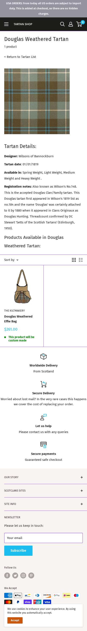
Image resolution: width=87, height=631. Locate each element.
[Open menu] (6, 24)
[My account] (71, 24)
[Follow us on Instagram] (23, 575)
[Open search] (62, 24)
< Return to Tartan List (20, 57)
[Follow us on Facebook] (7, 575)
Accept (15, 620)
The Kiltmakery (14, 310)
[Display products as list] (81, 260)
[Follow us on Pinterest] (31, 575)
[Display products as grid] (74, 260)
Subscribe (18, 551)
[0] (79, 24)
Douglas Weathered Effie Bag (18, 319)
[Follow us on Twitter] (15, 575)
